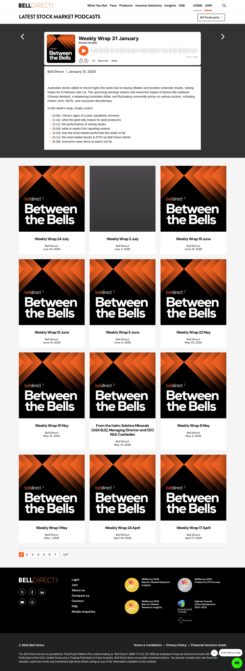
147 (65, 554)
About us (78, 590)
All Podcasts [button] (210, 17)
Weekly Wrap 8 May (193, 425)
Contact (78, 601)
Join (75, 585)
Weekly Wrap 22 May (193, 332)
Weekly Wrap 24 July (52, 239)
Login (76, 579)
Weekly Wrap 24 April (122, 527)
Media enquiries (83, 611)
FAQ (75, 606)
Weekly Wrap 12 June (51, 332)
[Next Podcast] (22, 36)
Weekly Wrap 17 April (193, 527)
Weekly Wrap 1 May (51, 527)
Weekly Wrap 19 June (193, 239)
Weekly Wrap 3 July (122, 239)
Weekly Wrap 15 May (51, 425)
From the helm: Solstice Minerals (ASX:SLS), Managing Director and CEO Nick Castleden (122, 430)
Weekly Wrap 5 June (122, 332)
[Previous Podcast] (223, 36)
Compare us (81, 595)
